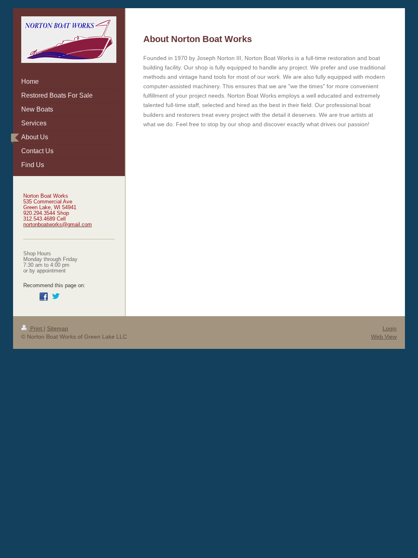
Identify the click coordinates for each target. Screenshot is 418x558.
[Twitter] (56, 296)
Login (389, 328)
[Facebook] (44, 296)
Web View (384, 336)
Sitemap (57, 328)
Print (36, 328)
